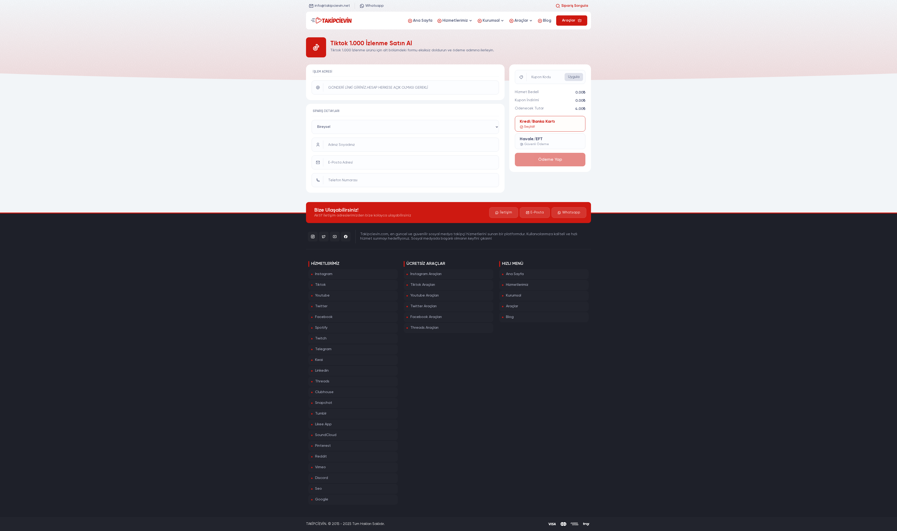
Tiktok (320, 285)
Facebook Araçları (426, 317)
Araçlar (512, 306)
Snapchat (323, 403)
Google (321, 499)
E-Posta (537, 212)
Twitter (321, 306)
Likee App (323, 424)
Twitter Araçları (423, 306)
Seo (318, 489)
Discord (321, 478)
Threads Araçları (424, 328)
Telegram (323, 349)
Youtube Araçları (424, 295)
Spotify (321, 328)
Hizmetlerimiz (517, 285)
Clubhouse (324, 392)
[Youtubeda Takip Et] (335, 236)
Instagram (323, 274)
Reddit (321, 456)
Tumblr (321, 414)
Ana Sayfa (515, 274)
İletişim (506, 212)
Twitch (321, 338)
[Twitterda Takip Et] (324, 236)
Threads (322, 381)
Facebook (324, 317)
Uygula (574, 77)
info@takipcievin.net (332, 6)
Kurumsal (513, 295)
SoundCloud (325, 435)
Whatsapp (374, 6)
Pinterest (323, 446)
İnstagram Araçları (425, 274)
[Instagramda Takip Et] (313, 236)
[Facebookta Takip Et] (346, 236)
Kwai (319, 360)
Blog (510, 317)
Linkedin (322, 371)
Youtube (322, 295)
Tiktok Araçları (422, 285)
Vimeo (320, 467)
